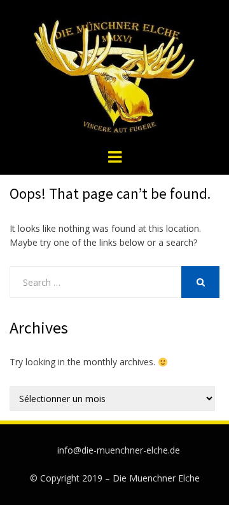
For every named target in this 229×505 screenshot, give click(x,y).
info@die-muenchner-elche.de (118, 450)
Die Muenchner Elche (156, 478)
